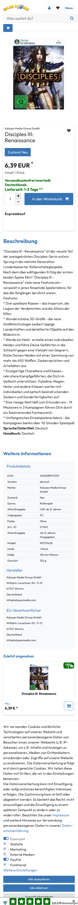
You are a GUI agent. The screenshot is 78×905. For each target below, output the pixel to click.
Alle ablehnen (39, 888)
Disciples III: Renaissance (39, 694)
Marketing (18, 849)
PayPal (15, 860)
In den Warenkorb (47, 198)
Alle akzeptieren (39, 879)
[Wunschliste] (58, 8)
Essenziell (17, 839)
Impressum (61, 815)
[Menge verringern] (18, 202)
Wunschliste (68, 130)
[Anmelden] (49, 8)
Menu (69, 8)
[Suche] (72, 18)
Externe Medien (22, 854)
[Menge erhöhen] (18, 196)
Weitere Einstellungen (20, 870)
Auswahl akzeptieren (39, 897)
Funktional (18, 865)
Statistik (16, 844)
